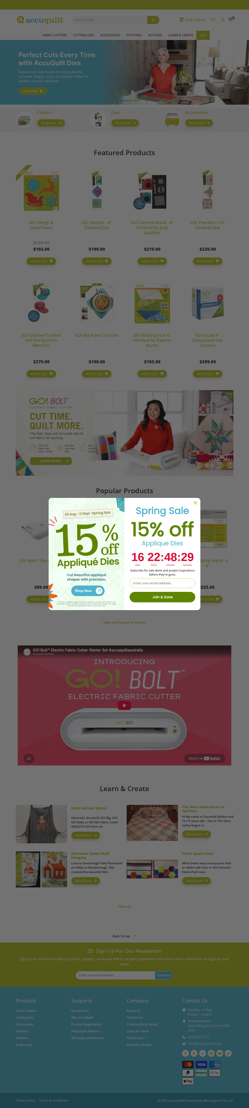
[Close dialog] (195, 502)
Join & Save (162, 597)
